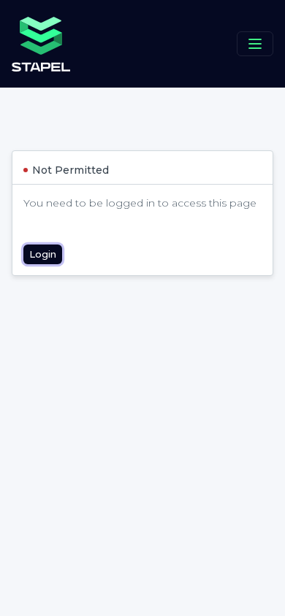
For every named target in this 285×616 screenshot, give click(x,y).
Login (42, 254)
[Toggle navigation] (255, 43)
